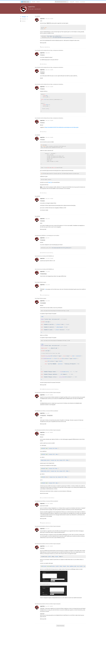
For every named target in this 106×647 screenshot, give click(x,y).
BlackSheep (44, 273)
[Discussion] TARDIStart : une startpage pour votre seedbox (48, 235)
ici (45, 289)
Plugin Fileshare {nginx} (41, 282)
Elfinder (38, 16)
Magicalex (44, 415)
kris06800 (44, 303)
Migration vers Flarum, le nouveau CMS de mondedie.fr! (47, 410)
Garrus (43, 55)
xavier (43, 73)
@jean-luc (49, 23)
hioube (43, 139)
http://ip (50, 182)
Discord (38, 1)
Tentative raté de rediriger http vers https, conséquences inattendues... (50, 50)
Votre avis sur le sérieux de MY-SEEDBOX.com (45, 256)
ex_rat (43, 289)
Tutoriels (33, 1)
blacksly (43, 240)
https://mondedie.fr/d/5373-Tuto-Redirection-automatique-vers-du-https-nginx (61, 127)
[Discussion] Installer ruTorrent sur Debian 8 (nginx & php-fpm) (48, 392)
